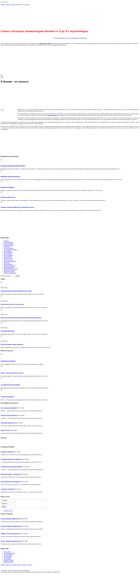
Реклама (24, 564)
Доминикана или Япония (8, 361)
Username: (4, 500)
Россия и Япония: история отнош (10, 526)
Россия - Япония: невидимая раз (10, 541)
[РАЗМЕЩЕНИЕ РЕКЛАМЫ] (7, 2)
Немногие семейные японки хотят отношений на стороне (17, 207)
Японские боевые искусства (10, 176)
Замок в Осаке (5, 430)
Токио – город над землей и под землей (12, 373)
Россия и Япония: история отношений (12, 344)
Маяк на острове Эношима (9, 415)
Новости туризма (10, 4)
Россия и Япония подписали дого (10, 518)
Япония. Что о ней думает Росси (10, 533)
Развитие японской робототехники (13, 166)
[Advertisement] (49, 16)
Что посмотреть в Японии (8, 408)
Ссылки (29, 564)
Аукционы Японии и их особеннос (11, 459)
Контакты (9, 564)
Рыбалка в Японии (7, 187)
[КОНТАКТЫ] (5, 2)
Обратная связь (16, 564)
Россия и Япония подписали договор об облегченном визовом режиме (21, 317)
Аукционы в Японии (7, 489)
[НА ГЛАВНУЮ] (1, 2)
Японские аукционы (7, 451)
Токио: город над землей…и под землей (12, 304)
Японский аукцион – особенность (10, 474)
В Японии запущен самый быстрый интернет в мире (16, 291)
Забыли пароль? (8, 510)
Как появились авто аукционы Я (10, 481)
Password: (4, 503)
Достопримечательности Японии (10, 384)
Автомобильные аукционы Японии (11, 466)
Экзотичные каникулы (7, 396)
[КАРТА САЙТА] (3, 2)
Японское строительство (8, 197)
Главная (3, 4)
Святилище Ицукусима (8, 331)
